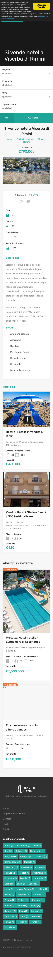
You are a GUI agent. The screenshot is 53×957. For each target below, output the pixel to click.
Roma (22, 905)
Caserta (29, 862)
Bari (37, 845)
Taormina (10, 916)
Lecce (33, 883)
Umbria (9, 927)
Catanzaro (11, 867)
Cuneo (40, 867)
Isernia (25, 878)
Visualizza (27, 420)
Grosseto (10, 878)
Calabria (41, 856)
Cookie (6, 829)
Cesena (26, 867)
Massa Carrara (25, 889)
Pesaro (9, 900)
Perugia (38, 894)
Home (9, 139)
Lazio (21, 883)
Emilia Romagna (24, 139)
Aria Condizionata (19, 334)
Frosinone (39, 873)
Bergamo (10, 856)
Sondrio (36, 911)
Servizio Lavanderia (20, 370)
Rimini (41, 139)
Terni (24, 916)
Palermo (23, 894)
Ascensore (15, 340)
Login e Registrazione (14, 814)
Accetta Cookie (41, 6)
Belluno (21, 851)
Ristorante (15, 364)
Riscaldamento (18, 358)
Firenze (9, 873)
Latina (9, 883)
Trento (22, 922)
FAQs (5, 824)
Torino (9, 922)
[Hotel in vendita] (26, 790)
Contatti (7, 819)
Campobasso (12, 862)
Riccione (37, 900)
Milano (42, 889)
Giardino (14, 346)
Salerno (10, 911)
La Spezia (39, 878)
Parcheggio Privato (20, 352)
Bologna (25, 856)
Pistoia (23, 900)
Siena (23, 911)
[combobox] (26, 73)
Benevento (37, 851)
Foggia (24, 873)
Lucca (8, 889)
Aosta (8, 845)
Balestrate (23, 845)
